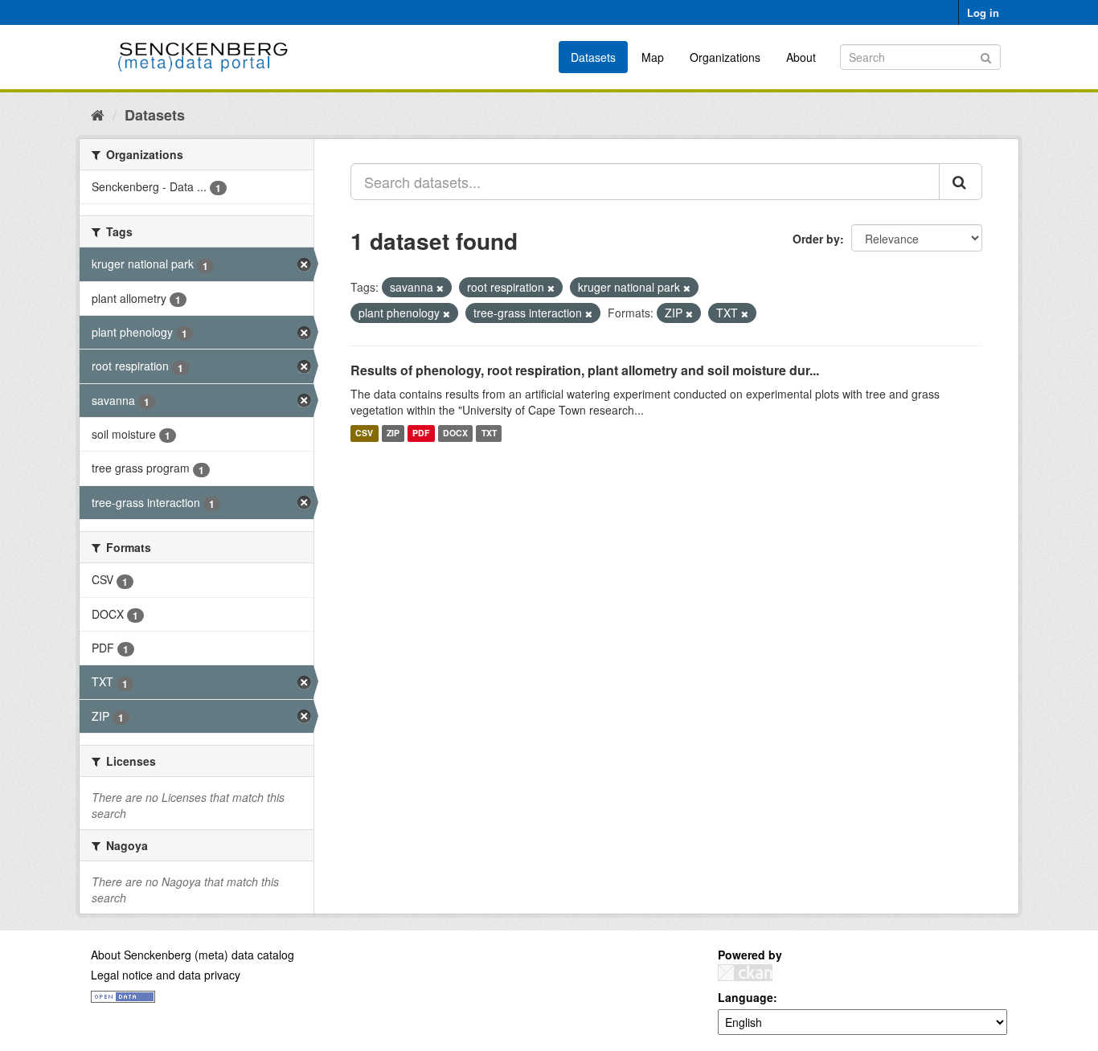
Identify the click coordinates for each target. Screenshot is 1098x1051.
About (801, 57)
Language (745, 997)
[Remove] (440, 287)
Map (652, 57)
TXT (489, 433)
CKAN (745, 972)
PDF (420, 433)
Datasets (593, 57)
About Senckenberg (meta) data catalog (192, 955)
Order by (816, 239)
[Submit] (986, 56)
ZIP (393, 433)
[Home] (97, 114)
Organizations (725, 57)
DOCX (455, 433)
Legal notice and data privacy (165, 975)
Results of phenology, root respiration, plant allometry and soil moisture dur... (584, 370)
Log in (983, 12)
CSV (364, 433)
